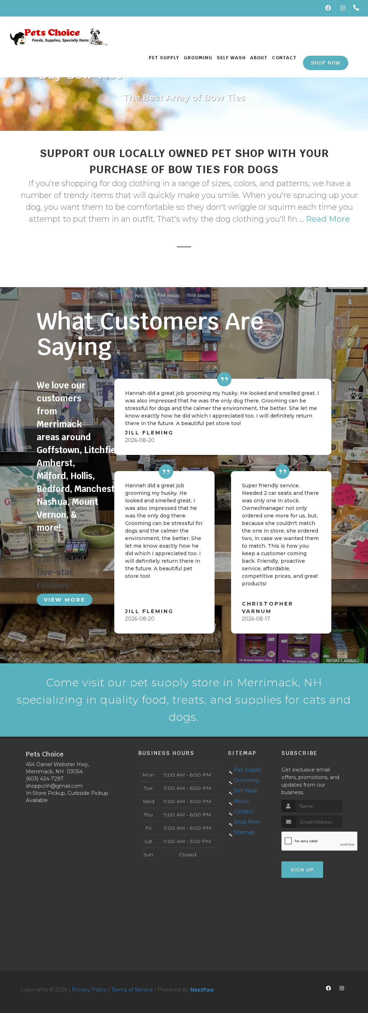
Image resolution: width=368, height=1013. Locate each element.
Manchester (99, 488)
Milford (51, 476)
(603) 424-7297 (45, 778)
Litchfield (103, 450)
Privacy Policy (89, 989)
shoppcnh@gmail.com (54, 786)
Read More (328, 219)
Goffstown (58, 450)
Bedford (53, 488)
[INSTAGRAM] (343, 8)
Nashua (52, 501)
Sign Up (302, 869)
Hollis (81, 476)
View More (64, 600)
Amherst (55, 463)
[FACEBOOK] (328, 8)
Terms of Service (132, 989)
